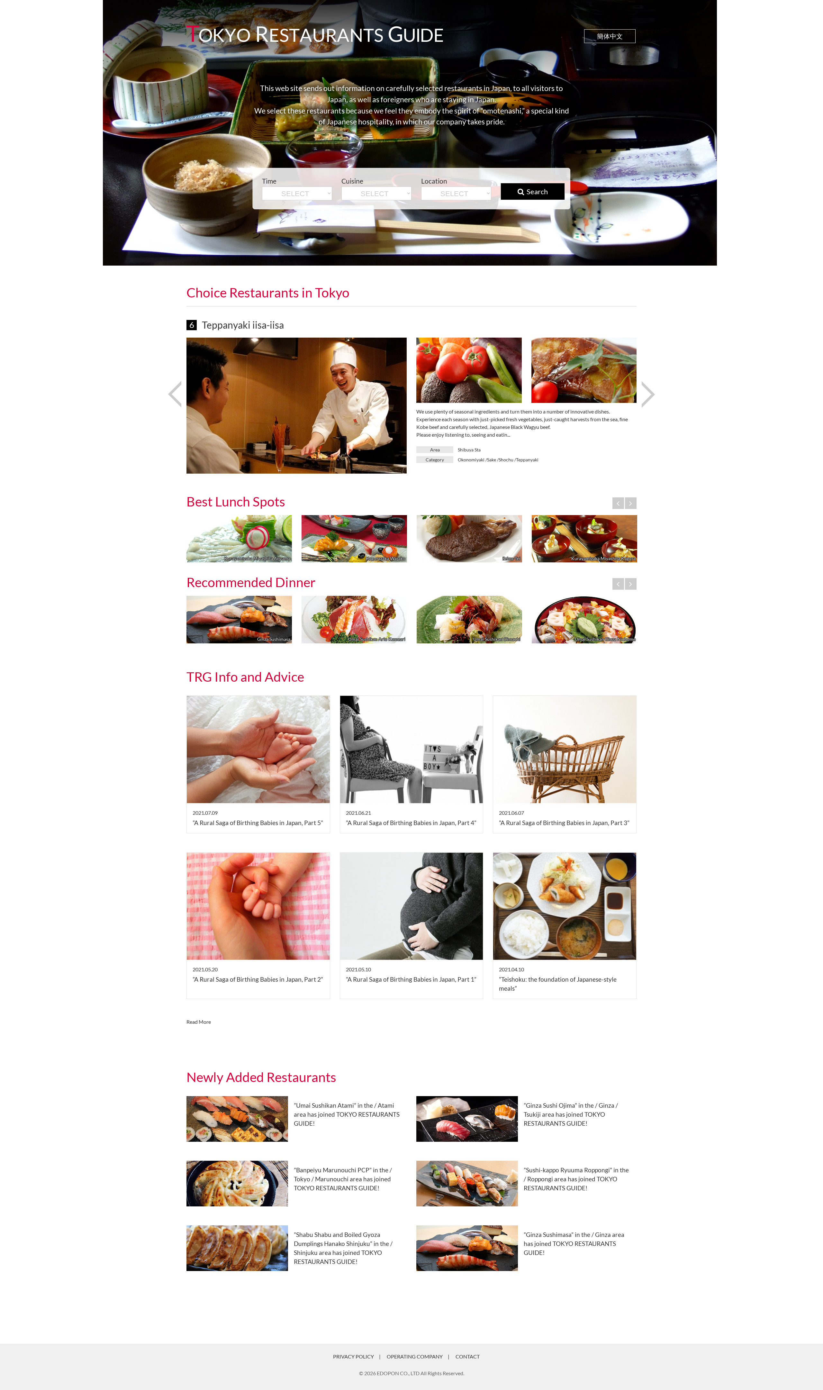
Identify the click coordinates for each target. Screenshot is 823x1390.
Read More (198, 1022)
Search (537, 191)
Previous (174, 388)
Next (648, 388)
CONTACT (468, 1356)
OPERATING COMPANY (415, 1356)
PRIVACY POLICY (353, 1356)
